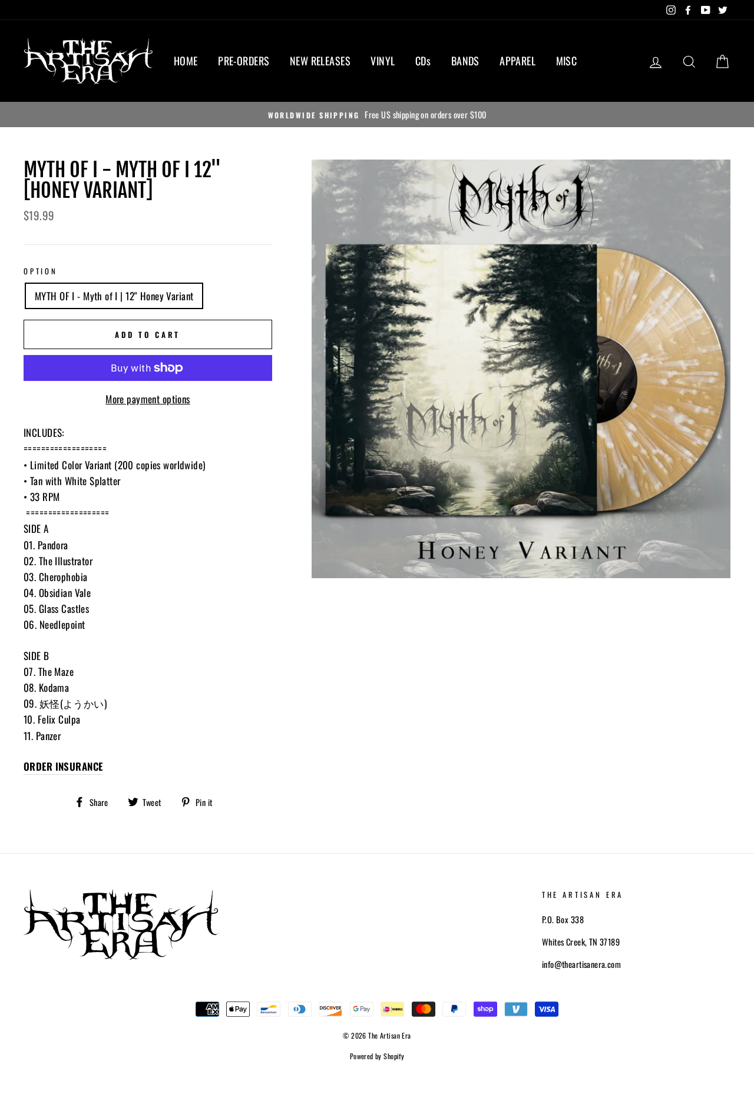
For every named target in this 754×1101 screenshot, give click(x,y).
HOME (186, 60)
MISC (566, 60)
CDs (423, 60)
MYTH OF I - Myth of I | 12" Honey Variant (114, 295)
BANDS (465, 60)
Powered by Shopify (377, 1056)
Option (41, 271)
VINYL (383, 60)
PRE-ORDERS (243, 60)
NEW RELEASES (320, 60)
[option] (377, 114)
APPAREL (517, 60)
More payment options (147, 399)
